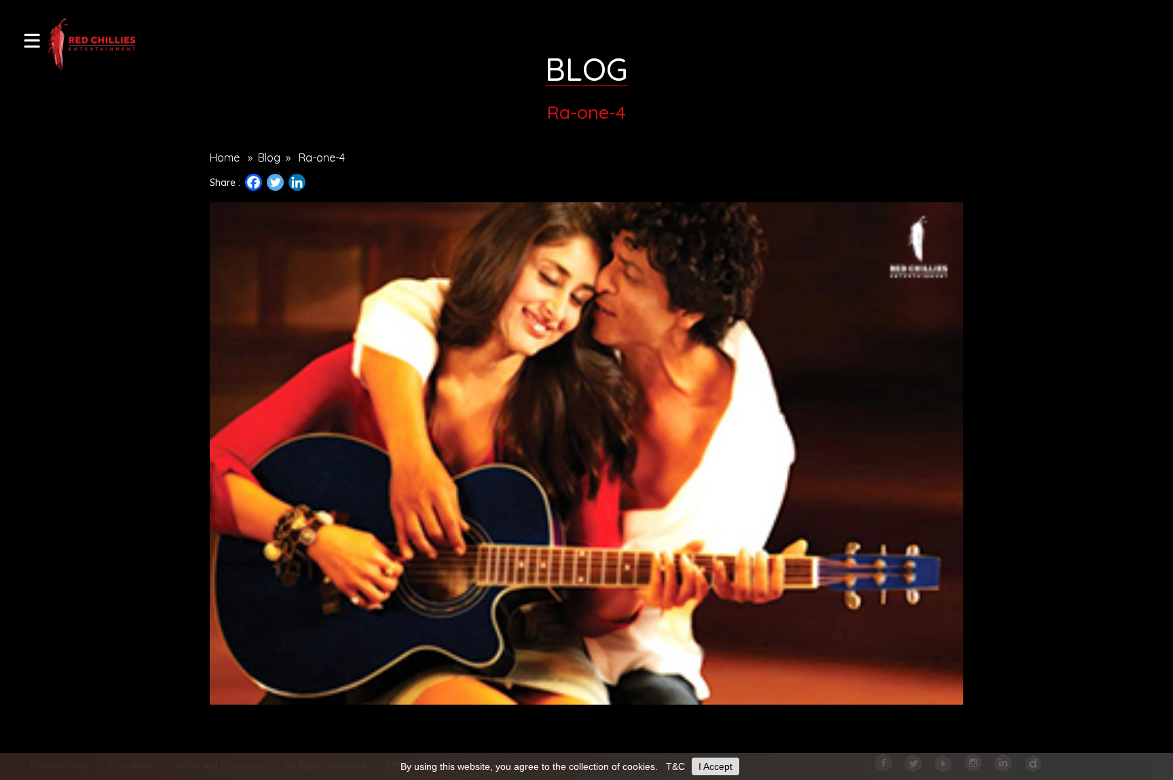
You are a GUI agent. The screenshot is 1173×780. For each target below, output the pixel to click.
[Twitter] (275, 182)
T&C (675, 766)
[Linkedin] (296, 182)
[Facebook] (253, 182)
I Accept (715, 766)
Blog (269, 157)
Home (225, 157)
